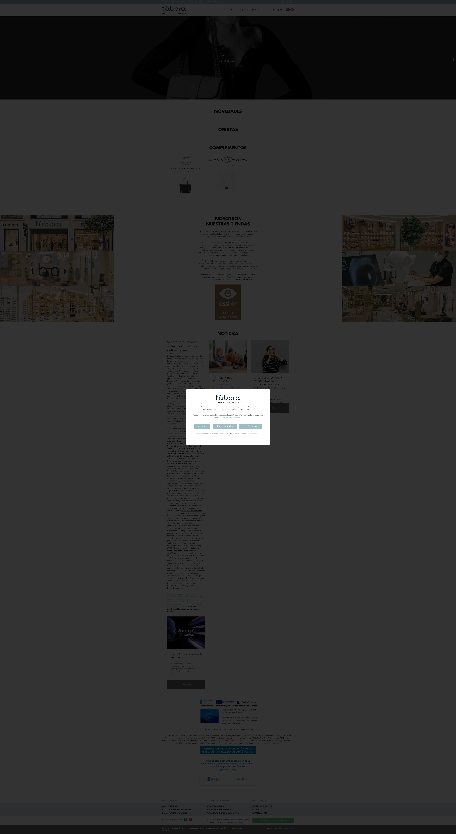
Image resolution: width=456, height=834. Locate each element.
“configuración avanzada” (230, 418)
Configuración (250, 426)
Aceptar (202, 426)
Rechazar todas (224, 426)
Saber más (255, 434)
